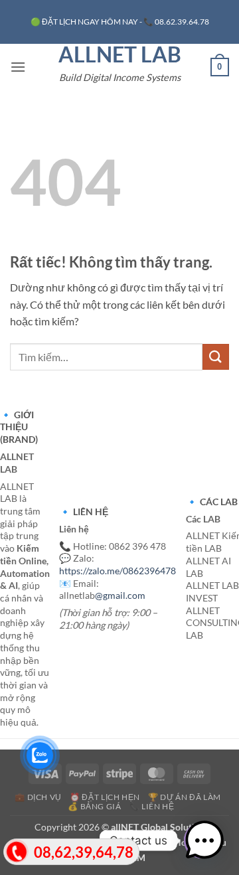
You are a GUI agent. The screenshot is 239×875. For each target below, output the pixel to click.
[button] (18, 66)
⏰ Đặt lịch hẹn (105, 797)
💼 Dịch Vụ (38, 797)
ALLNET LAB (119, 54)
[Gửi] (215, 357)
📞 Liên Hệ (152, 806)
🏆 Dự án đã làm (184, 797)
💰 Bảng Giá (94, 806)
